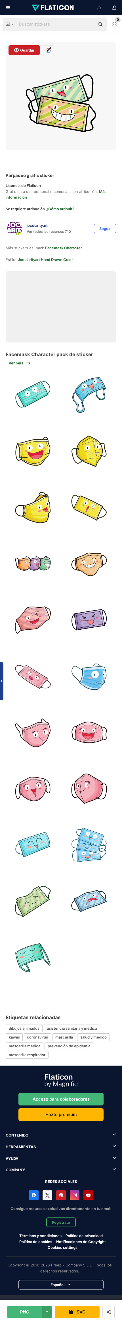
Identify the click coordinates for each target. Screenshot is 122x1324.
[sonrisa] (89, 564)
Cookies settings (62, 1247)
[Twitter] (47, 1195)
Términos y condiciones (40, 1235)
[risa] (33, 452)
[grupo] (89, 845)
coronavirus (37, 1037)
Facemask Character (63, 248)
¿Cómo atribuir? (60, 209)
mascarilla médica (24, 1046)
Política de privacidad (84, 1235)
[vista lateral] (33, 620)
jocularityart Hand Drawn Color (45, 259)
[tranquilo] (33, 958)
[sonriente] (33, 395)
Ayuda (12, 1158)
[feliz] (89, 395)
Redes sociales (61, 1181)
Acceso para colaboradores (61, 1099)
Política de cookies (35, 1241)
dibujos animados (24, 1028)
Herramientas (21, 1147)
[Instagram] (74, 1195)
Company (15, 1170)
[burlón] (89, 620)
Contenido (17, 1135)
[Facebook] (34, 1195)
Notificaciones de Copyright (81, 1241)
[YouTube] (88, 1195)
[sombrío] (89, 452)
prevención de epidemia (69, 1046)
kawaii (14, 1037)
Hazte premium (61, 1114)
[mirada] (33, 508)
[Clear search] (88, 24)
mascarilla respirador (27, 1054)
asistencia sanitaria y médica (72, 1028)
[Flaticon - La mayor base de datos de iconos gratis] (53, 8)
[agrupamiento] (33, 564)
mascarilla (64, 1037)
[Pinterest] (61, 1195)
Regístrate (61, 1222)
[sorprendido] (89, 508)
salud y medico (93, 1037)
